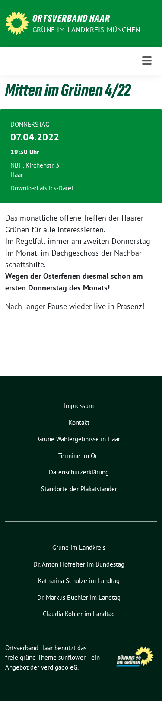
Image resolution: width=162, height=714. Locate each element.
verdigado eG (59, 667)
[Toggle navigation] (147, 60)
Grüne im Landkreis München (86, 29)
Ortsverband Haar (71, 18)
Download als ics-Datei (41, 188)
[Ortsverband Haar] (17, 23)
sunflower (72, 657)
